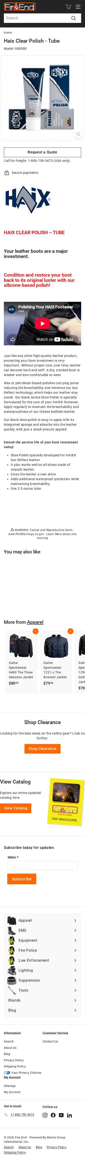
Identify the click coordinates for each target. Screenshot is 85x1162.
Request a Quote (42, 152)
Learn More (54, 534)
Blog (7, 1054)
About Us (10, 1047)
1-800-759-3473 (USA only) (49, 160)
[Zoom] (78, 134)
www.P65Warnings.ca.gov (26, 534)
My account (12, 1092)
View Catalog (15, 808)
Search (9, 1041)
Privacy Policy (14, 1060)
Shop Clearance (43, 749)
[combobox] (42, 18)
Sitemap (10, 1086)
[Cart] (68, 6)
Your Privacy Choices (26, 1072)
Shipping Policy (15, 1066)
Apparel (35, 622)
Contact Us (50, 1041)
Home (8, 32)
